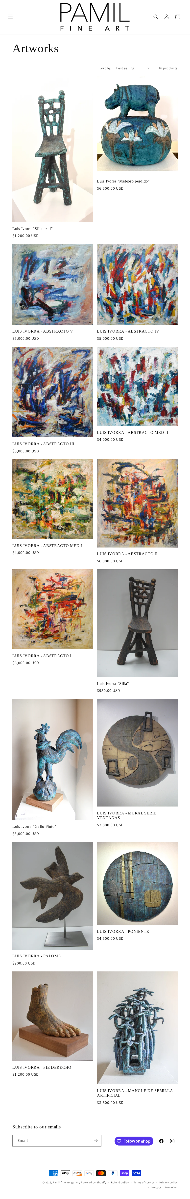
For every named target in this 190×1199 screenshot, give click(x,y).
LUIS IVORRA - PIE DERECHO (41, 1067)
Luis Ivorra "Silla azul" (32, 229)
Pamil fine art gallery (66, 1182)
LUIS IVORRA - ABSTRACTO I (41, 656)
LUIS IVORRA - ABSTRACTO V (42, 331)
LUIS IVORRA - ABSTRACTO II (127, 554)
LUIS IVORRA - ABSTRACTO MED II (132, 432)
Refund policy (120, 1182)
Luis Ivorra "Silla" (113, 683)
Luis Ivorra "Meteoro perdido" (123, 181)
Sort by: (105, 68)
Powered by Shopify (93, 1182)
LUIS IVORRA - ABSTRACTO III (43, 444)
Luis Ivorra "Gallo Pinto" (34, 826)
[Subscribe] (95, 1141)
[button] (10, 16)
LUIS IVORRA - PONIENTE (123, 931)
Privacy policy (168, 1182)
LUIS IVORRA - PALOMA (36, 956)
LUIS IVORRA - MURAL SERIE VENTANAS (126, 815)
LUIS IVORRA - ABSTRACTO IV (128, 331)
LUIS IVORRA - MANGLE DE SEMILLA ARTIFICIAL (135, 1093)
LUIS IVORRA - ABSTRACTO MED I (47, 546)
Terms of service (144, 1182)
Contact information (164, 1187)
